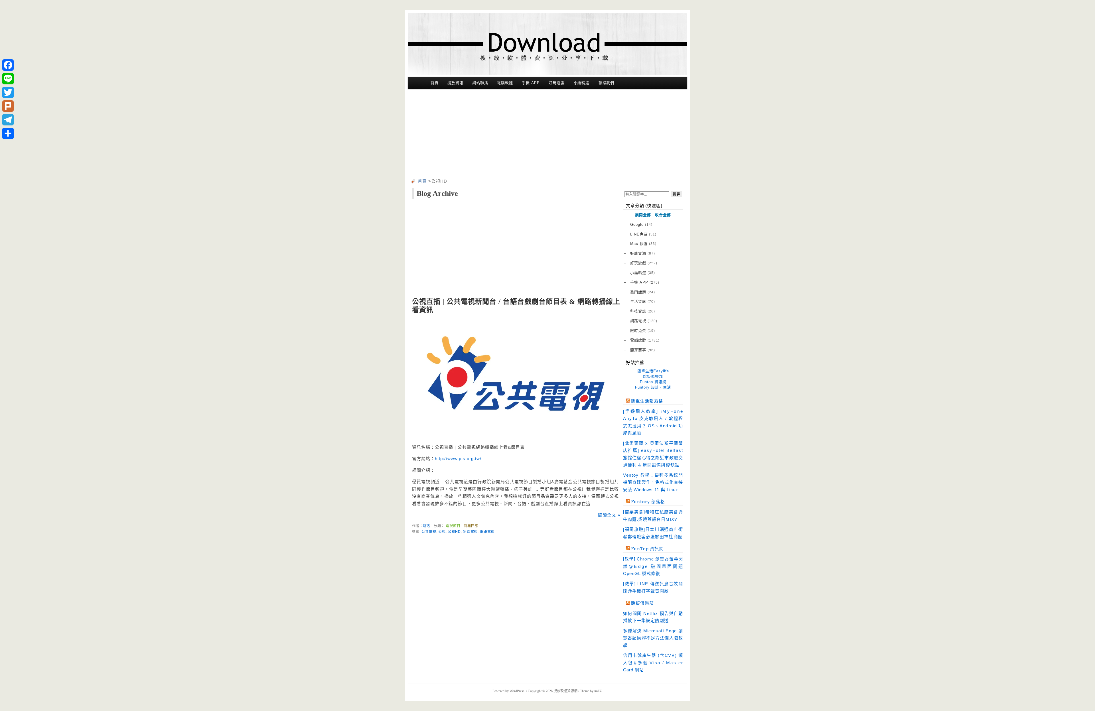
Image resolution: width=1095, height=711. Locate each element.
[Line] (8, 79)
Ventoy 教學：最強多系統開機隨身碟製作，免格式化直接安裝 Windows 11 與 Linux (653, 482)
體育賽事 (642, 350)
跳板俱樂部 (653, 376)
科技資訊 (642, 311)
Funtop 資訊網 (653, 382)
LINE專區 (643, 234)
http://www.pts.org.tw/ (458, 458)
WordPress (517, 691)
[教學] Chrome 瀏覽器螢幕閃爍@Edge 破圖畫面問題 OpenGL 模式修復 (653, 566)
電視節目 (453, 526)
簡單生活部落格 (647, 401)
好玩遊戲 (557, 83)
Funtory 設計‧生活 (653, 387)
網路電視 (487, 532)
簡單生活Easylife (653, 371)
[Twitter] (8, 92)
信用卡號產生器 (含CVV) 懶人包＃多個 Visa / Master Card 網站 (653, 662)
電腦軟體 (505, 83)
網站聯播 (480, 83)
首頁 (435, 83)
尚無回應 (471, 526)
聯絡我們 (607, 83)
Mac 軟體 (643, 243)
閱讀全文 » (609, 515)
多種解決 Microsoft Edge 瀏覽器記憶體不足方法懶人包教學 (653, 638)
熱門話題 (642, 292)
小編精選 (582, 83)
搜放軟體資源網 (565, 691)
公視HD (454, 532)
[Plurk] (8, 106)
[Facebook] (8, 65)
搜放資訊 (455, 83)
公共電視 (428, 532)
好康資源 (642, 253)
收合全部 (663, 215)
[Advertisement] (547, 135)
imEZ (598, 691)
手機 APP (531, 83)
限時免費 (642, 330)
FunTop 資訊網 (647, 548)
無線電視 (470, 532)
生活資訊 (642, 301)
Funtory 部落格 (648, 501)
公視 (442, 532)
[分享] (8, 133)
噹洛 (427, 526)
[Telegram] (8, 120)
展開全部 (643, 215)
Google (641, 224)
